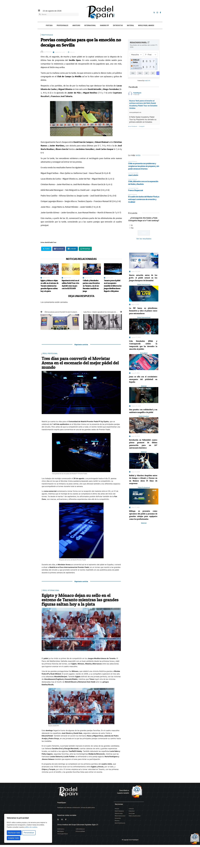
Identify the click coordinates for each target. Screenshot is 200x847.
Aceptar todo (13, 838)
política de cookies (30, 827)
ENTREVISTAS (118, 25)
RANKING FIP (104, 25)
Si (132, 225)
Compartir (141, 126)
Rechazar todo (14, 833)
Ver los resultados (143, 239)
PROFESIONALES (62, 25)
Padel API (147, 80)
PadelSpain (137, 93)
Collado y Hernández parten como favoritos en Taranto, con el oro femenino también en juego (91, 285)
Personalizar (29, 833)
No (132, 228)
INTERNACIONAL (90, 25)
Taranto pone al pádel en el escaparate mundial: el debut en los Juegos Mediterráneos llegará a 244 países (113, 285)
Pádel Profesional (47, 35)
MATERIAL (130, 25)
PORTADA (49, 25)
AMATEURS (76, 25)
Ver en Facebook (132, 126)
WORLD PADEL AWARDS (146, 25)
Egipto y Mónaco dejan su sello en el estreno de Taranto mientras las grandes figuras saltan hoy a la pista (49, 285)
